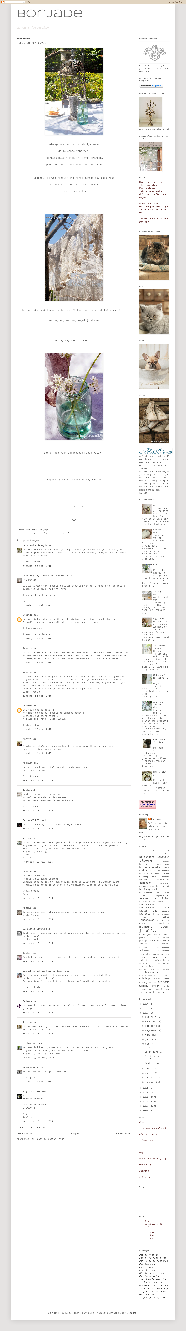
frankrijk (144, 877)
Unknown (27, 706)
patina (166, 938)
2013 (146, 1092)
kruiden (165, 914)
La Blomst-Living (34, 929)
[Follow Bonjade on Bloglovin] (151, 87)
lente (165, 917)
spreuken (165, 954)
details (165, 871)
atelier (165, 854)
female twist (162, 874)
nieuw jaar (145, 935)
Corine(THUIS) (32, 820)
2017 (146, 1004)
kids (154, 911)
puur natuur (163, 941)
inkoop (142, 896)
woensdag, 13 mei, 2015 (38, 780)
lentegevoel (147, 920)
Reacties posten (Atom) (51, 1139)
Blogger (132, 1313)
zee (149, 989)
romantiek (155, 944)
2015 (146, 1013)
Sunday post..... (159, 531)
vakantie (144, 960)
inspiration (161, 895)
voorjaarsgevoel (149, 972)
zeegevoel (157, 989)
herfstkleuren (146, 892)
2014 (146, 1088)
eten (142, 874)
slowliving (144, 954)
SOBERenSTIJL (31, 1067)
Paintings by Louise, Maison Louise (46, 576)
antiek (166, 851)
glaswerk (143, 886)
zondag (160, 992)
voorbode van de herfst (154, 970)
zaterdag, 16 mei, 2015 (38, 1121)
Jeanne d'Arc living (154, 898)
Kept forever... (155, 1063)
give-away (164, 883)
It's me (27, 1022)
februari (151, 1078)
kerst (152, 901)
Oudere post (122, 1134)
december (151, 1017)
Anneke (27, 908)
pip (141, 941)
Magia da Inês (32, 1091)
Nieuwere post (26, 1134)
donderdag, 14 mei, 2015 (38, 1058)
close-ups (155, 871)
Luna (167, 920)
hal (158, 886)
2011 (146, 1101)
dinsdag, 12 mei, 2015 (37, 566)
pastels (154, 937)
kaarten (143, 902)
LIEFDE (160, 920)
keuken (143, 911)
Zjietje (27, 615)
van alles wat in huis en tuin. (43, 971)
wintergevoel (145, 983)
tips (46, 533)
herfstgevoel (148, 889)
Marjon (27, 739)
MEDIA (142, 923)
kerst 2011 (163, 902)
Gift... (158, 565)
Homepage (75, 1134)
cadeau (143, 870)
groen (152, 886)
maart (149, 1073)
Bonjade (50, 14)
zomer (166, 989)
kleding (165, 911)
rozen (165, 943)
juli (148, 1035)
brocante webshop (150, 867)
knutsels (144, 914)
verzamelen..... (149, 966)
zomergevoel (63, 533)
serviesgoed (163, 947)
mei (148, 1044)
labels (142, 917)
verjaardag (163, 963)
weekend (156, 979)
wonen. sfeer (149, 986)
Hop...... (159, 505)
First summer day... (153, 1057)
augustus (151, 1030)
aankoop (154, 851)
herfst (165, 886)
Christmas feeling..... (160, 742)
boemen (166, 861)
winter (166, 979)
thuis (142, 957)
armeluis (143, 854)
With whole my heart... (160, 676)
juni (148, 1039)
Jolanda (27, 1001)
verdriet (143, 963)
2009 (146, 1110)
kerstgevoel (146, 905)
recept (143, 944)
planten (150, 941)
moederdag (164, 923)
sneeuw (155, 954)
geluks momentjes (154, 880)
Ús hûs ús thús (32, 1043)
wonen (163, 982)
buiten (166, 867)
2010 (146, 1106)
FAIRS (150, 874)
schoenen (143, 947)
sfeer (39, 533)
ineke (26, 790)
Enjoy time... (153, 1052)
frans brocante (160, 877)
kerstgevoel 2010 (154, 908)
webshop (144, 978)
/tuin (142, 851)
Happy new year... (159, 773)
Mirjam (27, 838)
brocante (144, 864)
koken (156, 914)
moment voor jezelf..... (154, 929)
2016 (146, 1008)
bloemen (30, 533)
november (151, 1021)
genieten (145, 882)
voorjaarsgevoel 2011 (154, 975)
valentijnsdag (162, 960)
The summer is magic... (160, 646)
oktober (150, 1026)
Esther (27, 953)
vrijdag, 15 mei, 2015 (37, 1082)
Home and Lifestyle (35, 545)
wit (155, 983)
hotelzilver (163, 893)
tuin (53, 533)
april (149, 1069)
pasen (142, 937)
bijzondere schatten (154, 857)
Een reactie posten (32, 1127)
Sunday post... (158, 593)
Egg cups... (160, 618)
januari (150, 1082)
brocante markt (161, 864)
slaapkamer (163, 951)
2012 (146, 1097)
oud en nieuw (161, 935)
